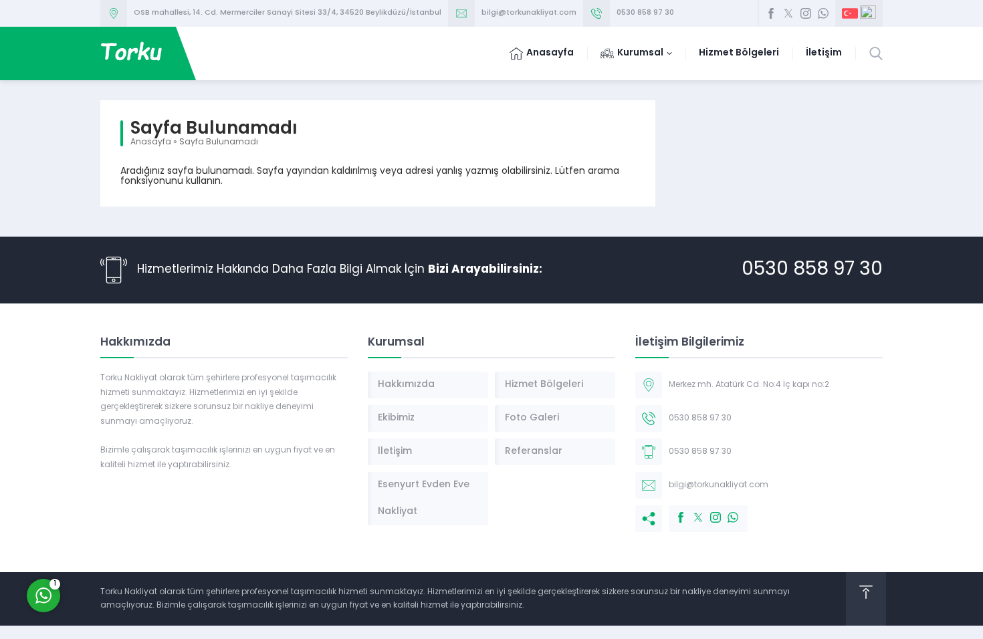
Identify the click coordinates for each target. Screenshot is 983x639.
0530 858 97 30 (645, 13)
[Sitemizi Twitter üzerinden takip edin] (788, 13)
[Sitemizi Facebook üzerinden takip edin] (771, 13)
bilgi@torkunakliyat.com (528, 13)
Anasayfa (150, 142)
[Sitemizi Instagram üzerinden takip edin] (805, 13)
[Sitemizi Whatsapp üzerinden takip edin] (823, 13)
